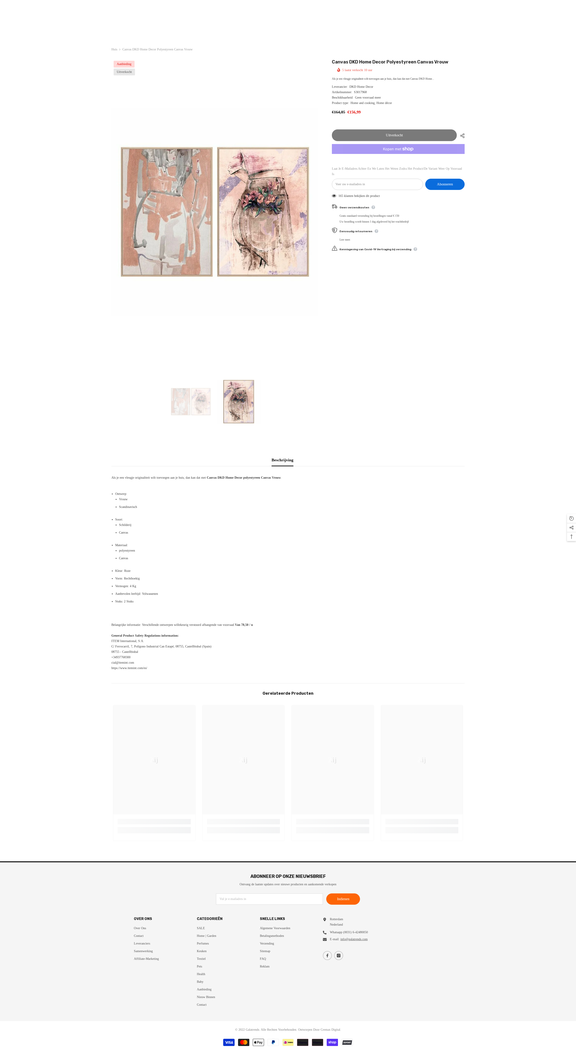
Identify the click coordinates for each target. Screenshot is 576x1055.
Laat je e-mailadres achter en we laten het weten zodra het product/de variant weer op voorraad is (397, 171)
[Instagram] (338, 955)
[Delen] (461, 135)
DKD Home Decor (361, 86)
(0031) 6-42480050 (355, 932)
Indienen (343, 899)
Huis (114, 49)
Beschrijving (282, 460)
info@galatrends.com (354, 939)
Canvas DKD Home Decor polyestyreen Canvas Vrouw (390, 62)
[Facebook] (327, 955)
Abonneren (445, 184)
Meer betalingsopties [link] (398, 156)
